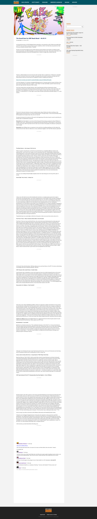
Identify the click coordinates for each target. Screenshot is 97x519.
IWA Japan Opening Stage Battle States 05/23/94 (74, 51)
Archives (74, 2)
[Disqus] (39, 456)
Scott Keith (19, 40)
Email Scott (42, 514)
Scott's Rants (35, 2)
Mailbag (67, 2)
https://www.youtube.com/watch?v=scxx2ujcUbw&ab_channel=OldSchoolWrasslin (33, 79)
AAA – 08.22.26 (69, 42)
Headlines (45, 2)
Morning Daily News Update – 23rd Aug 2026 (74, 46)
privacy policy (56, 516)
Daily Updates (25, 2)
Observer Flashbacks (56, 2)
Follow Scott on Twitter (52, 514)
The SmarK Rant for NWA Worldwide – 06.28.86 (74, 38)
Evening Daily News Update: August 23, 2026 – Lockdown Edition (74, 33)
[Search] (82, 27)
